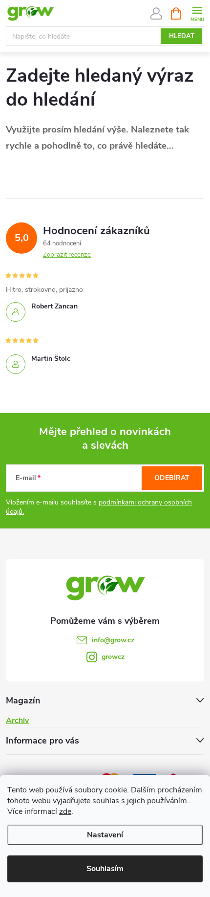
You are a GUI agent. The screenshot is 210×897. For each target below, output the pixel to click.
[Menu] (197, 13)
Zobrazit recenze (67, 254)
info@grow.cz (113, 640)
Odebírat (171, 477)
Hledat (181, 36)
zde (65, 811)
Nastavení (105, 835)
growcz (113, 656)
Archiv (17, 720)
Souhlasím (105, 868)
